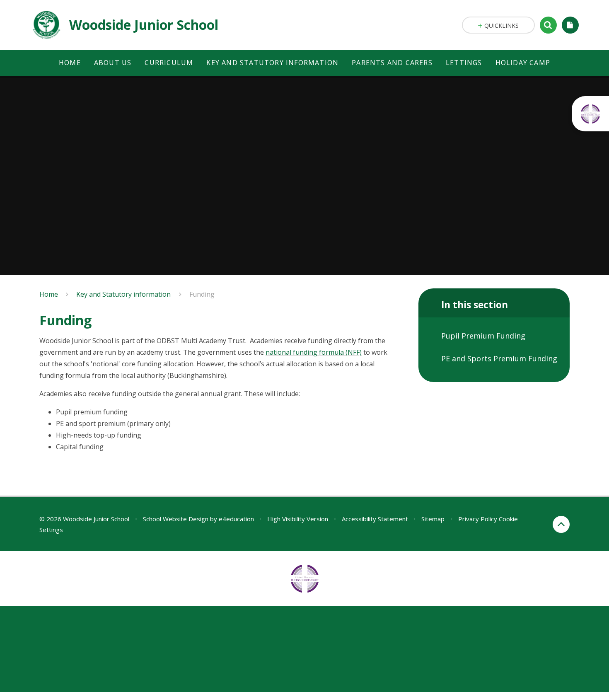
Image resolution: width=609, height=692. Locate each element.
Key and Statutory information (123, 294)
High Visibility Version (297, 519)
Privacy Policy (477, 519)
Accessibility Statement (375, 519)
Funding (202, 294)
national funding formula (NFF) (314, 352)
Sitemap (433, 519)
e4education (236, 519)
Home (48, 294)
